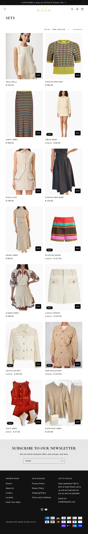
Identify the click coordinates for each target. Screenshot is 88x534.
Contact (9, 493)
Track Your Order (13, 502)
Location (9, 497)
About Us (10, 488)
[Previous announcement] (4, 2)
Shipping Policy (39, 493)
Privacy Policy (38, 484)
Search (9, 484)
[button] (4, 9)
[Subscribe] (62, 461)
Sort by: (47, 29)
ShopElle (20, 522)
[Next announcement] (83, 2)
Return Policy (38, 488)
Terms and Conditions (41, 497)
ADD (38, 75)
